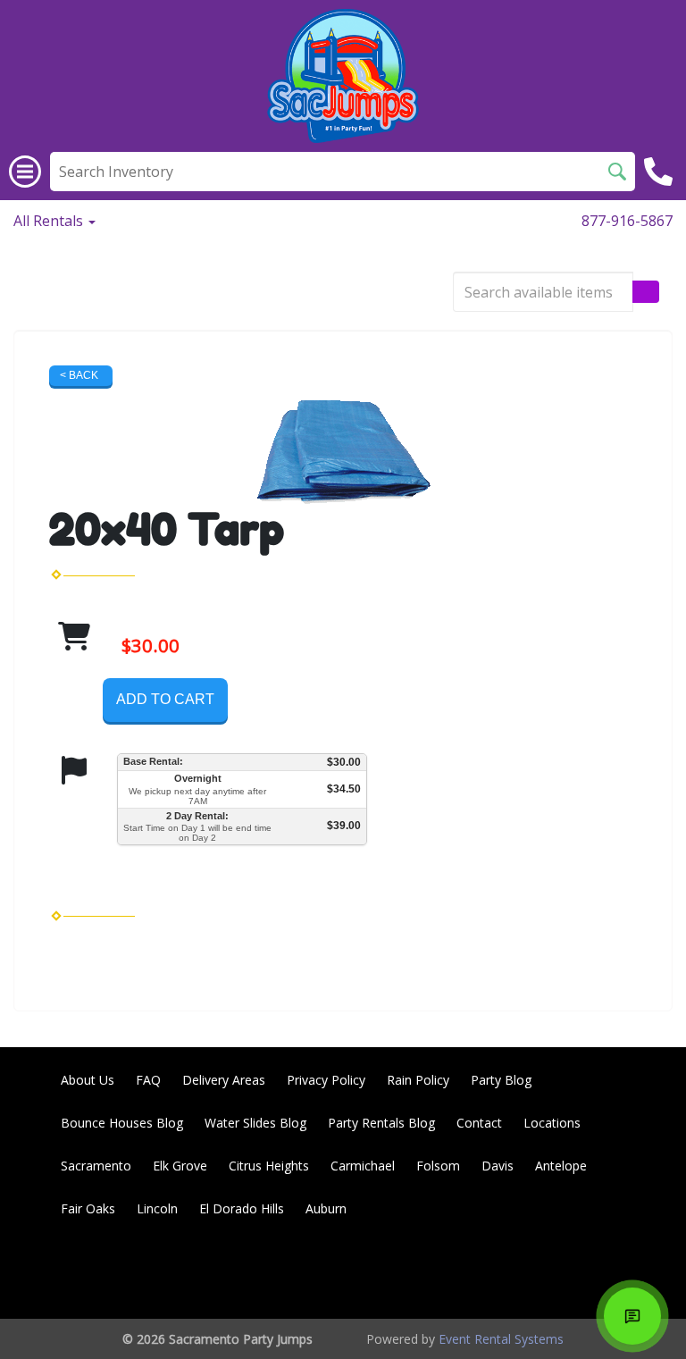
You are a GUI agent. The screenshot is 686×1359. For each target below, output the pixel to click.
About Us (87, 1079)
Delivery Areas (223, 1079)
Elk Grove (180, 1165)
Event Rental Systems (501, 1338)
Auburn (326, 1208)
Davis (497, 1165)
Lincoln (157, 1208)
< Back (79, 375)
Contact (479, 1122)
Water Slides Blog (255, 1122)
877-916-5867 (627, 221)
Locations (552, 1122)
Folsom (438, 1165)
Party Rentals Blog (381, 1122)
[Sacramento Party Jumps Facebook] (493, 1273)
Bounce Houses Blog (122, 1122)
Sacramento (96, 1165)
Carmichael (362, 1165)
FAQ (148, 1079)
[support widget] (632, 1316)
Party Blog (501, 1079)
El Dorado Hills (241, 1208)
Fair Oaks (88, 1208)
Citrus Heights (269, 1165)
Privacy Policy (326, 1079)
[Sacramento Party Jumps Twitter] (541, 1273)
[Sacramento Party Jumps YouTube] (589, 1273)
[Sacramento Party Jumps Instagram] (637, 1273)
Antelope (561, 1165)
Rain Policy (418, 1079)
